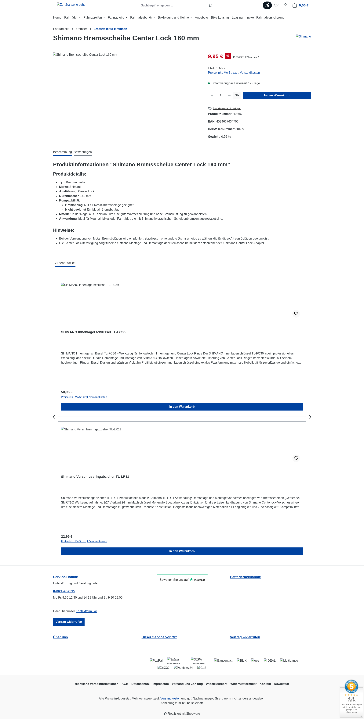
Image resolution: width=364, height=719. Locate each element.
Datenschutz (140, 683)
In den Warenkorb (276, 95)
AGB (125, 683)
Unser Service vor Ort (159, 637)
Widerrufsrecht (216, 683)
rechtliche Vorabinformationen (96, 683)
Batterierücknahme (245, 577)
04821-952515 (64, 591)
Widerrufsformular (243, 683)
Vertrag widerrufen (69, 621)
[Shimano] (303, 39)
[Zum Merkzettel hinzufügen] (296, 314)
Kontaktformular (86, 611)
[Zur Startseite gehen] (72, 4)
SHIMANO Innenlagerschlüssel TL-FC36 (93, 332)
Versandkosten (170, 698)
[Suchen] (210, 5)
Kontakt (265, 683)
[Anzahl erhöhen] (229, 95)
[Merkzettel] (276, 5)
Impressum (161, 683)
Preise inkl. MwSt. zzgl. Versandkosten (234, 72)
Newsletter (281, 683)
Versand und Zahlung (187, 683)
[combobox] (172, 5)
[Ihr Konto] (285, 5)
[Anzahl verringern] (212, 95)
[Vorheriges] (54, 417)
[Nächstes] (310, 417)
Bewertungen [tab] (83, 152)
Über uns (60, 637)
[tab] (62, 152)
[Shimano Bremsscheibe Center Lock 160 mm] (126, 93)
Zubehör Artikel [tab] (65, 263)
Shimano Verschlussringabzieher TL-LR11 (95, 477)
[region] (126, 93)
